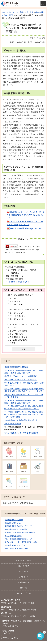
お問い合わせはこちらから (19, 282)
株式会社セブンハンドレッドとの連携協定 (20, 376)
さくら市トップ (8, 12)
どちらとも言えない (17, 301)
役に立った (14, 298)
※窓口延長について (10, 626)
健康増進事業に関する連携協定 (16, 367)
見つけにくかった (17, 319)
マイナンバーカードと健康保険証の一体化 (21, 542)
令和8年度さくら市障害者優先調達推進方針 (21, 420)
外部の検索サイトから (18, 337)
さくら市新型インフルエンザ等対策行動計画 (21, 433)
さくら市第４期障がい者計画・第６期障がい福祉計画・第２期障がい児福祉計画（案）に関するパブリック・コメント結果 (24, 414)
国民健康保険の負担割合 (14, 520)
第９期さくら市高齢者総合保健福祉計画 (20, 532)
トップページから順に (18, 331)
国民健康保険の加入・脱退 (15, 545)
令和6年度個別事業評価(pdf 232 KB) (26, 228)
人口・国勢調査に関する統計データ (18, 539)
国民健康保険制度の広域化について (18, 526)
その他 (12, 343)
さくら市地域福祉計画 (12, 424)
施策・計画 (29, 12)
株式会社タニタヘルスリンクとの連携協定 (20, 379)
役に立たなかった (17, 304)
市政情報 (19, 12)
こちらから (6, 633)
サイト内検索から (17, 334)
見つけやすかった (17, 313)
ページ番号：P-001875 (35, 38)
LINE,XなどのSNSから (19, 340)
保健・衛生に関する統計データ (17, 548)
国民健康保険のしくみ (13, 523)
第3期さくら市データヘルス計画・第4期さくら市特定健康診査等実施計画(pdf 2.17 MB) (25, 215)
